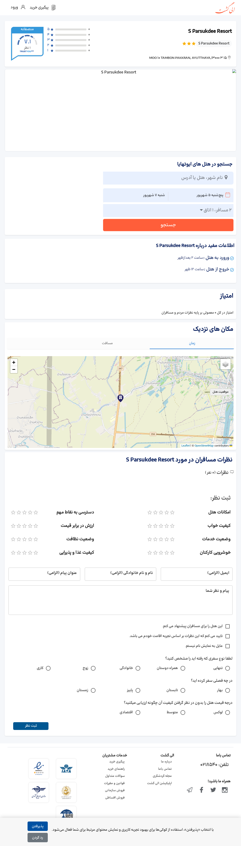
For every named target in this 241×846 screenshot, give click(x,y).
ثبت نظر (31, 726)
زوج (85, 668)
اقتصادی (126, 712)
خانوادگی (126, 668)
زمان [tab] (192, 343)
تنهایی (218, 668)
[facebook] (201, 790)
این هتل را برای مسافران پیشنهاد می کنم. (192, 626)
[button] (120, 398)
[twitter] (213, 790)
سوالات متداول (115, 776)
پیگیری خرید (117, 761)
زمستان (82, 690)
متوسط (172, 712)
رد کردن (37, 837)
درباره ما (166, 761)
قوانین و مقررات (114, 783)
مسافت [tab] (107, 343)
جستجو (168, 225)
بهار (220, 690)
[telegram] (190, 790)
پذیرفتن (38, 826)
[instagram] (225, 790)
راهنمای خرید (116, 769)
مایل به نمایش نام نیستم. (204, 646)
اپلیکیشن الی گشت (159, 783)
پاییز (130, 690)
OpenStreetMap (204, 446)
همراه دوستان (167, 668)
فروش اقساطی (115, 797)
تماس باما (165, 769)
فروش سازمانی (115, 790)
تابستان (172, 690)
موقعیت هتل (221, 392)
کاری (40, 668)
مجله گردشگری (162, 776)
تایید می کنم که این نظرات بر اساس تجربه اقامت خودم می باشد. (176, 636)
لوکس (218, 712)
